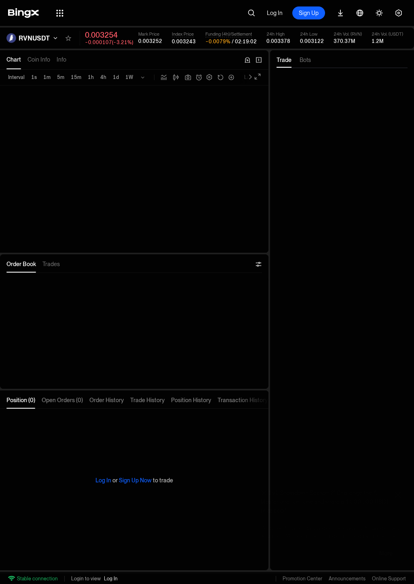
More (386, 553)
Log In (275, 13)
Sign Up (309, 13)
